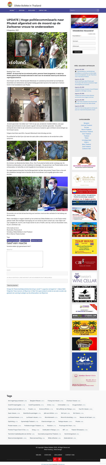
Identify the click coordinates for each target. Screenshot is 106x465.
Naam (9, 270)
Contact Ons (43, 10)
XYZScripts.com (61, 464)
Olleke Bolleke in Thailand (27, 5)
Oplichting (12, 421)
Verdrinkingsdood (71, 434)
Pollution (51, 426)
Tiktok (86, 138)
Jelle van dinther (50, 413)
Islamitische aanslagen (31, 413)
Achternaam (76, 46)
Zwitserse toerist (36, 240)
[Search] (98, 10)
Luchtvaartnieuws (15, 417)
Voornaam (75, 41)
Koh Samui (78, 413)
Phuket (79, 421)
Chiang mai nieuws (55, 401)
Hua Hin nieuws (85, 409)
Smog (35, 430)
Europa (86, 127)
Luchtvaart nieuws (33, 417)
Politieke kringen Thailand (33, 426)
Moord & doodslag (13, 240)
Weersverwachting (37, 438)
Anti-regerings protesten (17, 401)
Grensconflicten (46, 409)
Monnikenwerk (51, 417)
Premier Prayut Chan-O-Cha (18, 430)
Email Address (77, 36)
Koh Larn (65, 413)
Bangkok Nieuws (37, 401)
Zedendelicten (70, 438)
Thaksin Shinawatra (79, 430)
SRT (65, 430)
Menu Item (55, 459)
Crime (50, 405)
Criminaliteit (63, 405)
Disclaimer (31, 10)
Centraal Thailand (86, 125)
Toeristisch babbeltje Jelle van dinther (21, 434)
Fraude (32, 409)
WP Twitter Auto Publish (46, 464)
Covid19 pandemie (35, 405)
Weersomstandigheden (17, 438)
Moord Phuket (25, 240)
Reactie (10, 249)
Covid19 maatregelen (16, 405)
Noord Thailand (86, 129)
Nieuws (12, 10)
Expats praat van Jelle (16, 409)
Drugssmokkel (78, 405)
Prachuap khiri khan (67, 426)
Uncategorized (86, 140)
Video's (86, 142)
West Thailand (86, 144)
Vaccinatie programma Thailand (49, 434)
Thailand (86, 136)
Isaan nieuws (14, 413)
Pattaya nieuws (65, 421)
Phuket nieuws (14, 426)
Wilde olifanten (54, 438)
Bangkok (86, 123)
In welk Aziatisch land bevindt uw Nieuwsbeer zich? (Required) (29, 277)
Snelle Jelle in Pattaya (51, 430)
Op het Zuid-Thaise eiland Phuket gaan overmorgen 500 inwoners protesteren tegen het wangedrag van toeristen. (86, 82)
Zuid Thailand (86, 146)
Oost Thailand (86, 134)
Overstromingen (48, 421)
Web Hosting (48, 449)
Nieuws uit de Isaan (87, 417)
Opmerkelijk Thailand (29, 421)
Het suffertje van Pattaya (65, 409)
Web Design (58, 449)
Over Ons (22, 10)
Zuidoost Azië (86, 148)
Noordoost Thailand (86, 131)
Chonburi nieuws (73, 401)
